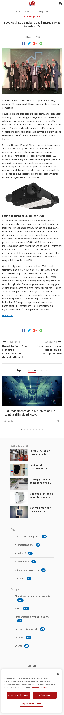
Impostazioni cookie (31, 703)
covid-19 (24, 553)
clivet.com (7, 315)
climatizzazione (27, 545)
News (28, 11)
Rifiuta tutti (45, 695)
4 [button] (30, 429)
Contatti (32, 665)
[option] (32, 400)
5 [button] (33, 429)
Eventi (21, 646)
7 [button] (39, 429)
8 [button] (42, 429)
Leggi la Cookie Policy (41, 687)
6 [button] (36, 429)
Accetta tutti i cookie (18, 695)
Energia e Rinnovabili (29, 629)
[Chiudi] (58, 674)
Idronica (22, 637)
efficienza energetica (31, 536)
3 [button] (27, 429)
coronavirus (25, 561)
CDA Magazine (42, 11)
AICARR (23, 578)
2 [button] (24, 429)
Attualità (8, 420)
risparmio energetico (30, 570)
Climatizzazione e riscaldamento (32, 598)
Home (18, 11)
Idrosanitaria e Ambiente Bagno (32, 618)
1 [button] (21, 429)
